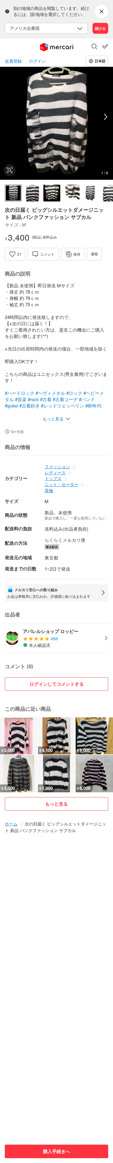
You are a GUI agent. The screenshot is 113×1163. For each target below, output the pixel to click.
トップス (53, 478)
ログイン (37, 61)
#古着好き (29, 405)
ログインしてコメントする (57, 684)
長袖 (49, 490)
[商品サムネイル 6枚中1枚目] (13, 193)
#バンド (87, 399)
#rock (33, 399)
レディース (55, 472)
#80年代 (93, 405)
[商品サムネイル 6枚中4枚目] (71, 193)
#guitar (11, 405)
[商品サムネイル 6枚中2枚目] (32, 193)
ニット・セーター (61, 484)
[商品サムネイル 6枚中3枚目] (51, 193)
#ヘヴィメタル (50, 393)
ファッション (57, 466)
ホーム (11, 824)
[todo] (105, 46)
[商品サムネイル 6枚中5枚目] (90, 193)
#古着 (46, 399)
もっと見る (56, 803)
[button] (94, 47)
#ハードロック (19, 393)
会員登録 (13, 61)
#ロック (74, 393)
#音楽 (21, 399)
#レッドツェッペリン (62, 405)
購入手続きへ (56, 1151)
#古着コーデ (65, 399)
